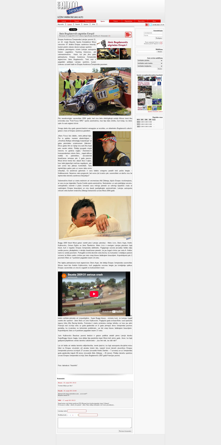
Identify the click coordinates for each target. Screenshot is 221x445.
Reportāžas (141, 21)
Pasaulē (77, 21)
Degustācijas (128, 21)
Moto (154, 21)
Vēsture (115, 21)
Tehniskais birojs (90, 21)
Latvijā (64, 21)
